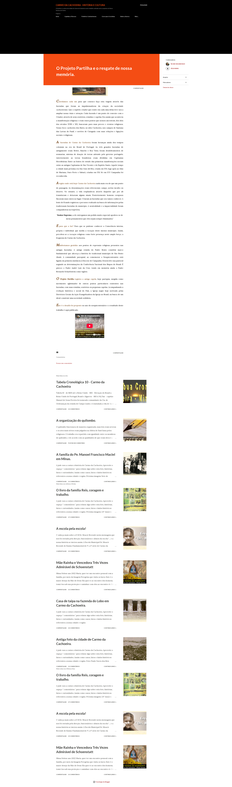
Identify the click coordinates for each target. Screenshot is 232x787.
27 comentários (73, 517)
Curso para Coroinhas (108, 16)
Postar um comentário (64, 363)
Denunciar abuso (168, 87)
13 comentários (73, 409)
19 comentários (73, 551)
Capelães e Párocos (70, 16)
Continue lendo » (110, 409)
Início (57, 16)
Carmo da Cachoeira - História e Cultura (80, 5)
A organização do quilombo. (76, 420)
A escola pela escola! (71, 528)
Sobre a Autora (124, 16)
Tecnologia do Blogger (102, 782)
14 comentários (73, 628)
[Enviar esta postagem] (57, 353)
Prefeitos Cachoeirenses (89, 16)
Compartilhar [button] (138, 88)
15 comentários (73, 481)
